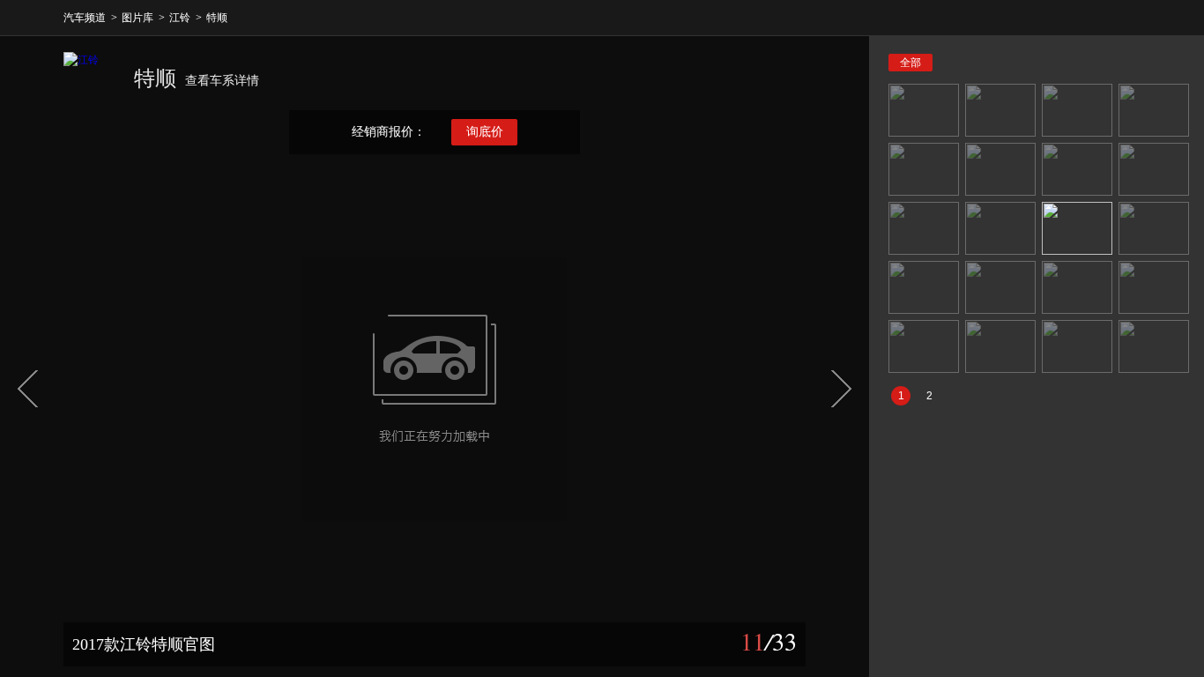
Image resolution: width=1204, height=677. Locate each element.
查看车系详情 (222, 80)
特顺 (216, 17)
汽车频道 (84, 17)
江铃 (179, 17)
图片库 (137, 17)
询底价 (484, 131)
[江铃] (89, 78)
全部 (910, 62)
